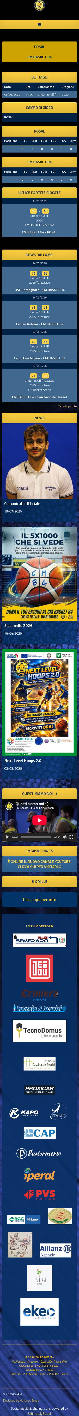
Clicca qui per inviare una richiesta (38, 1365)
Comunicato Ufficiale (22, 503)
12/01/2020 (40, 201)
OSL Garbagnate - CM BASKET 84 (39, 289)
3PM (73, 140)
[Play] (7, 837)
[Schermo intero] (71, 837)
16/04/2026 (13, 633)
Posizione (10, 140)
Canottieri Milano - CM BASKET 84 (39, 358)
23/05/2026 (40, 332)
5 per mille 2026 (18, 625)
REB (34, 140)
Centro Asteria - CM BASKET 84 (39, 324)
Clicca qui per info (39, 899)
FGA (53, 140)
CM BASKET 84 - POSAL (39, 232)
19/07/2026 (13, 511)
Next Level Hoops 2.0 (22, 760)
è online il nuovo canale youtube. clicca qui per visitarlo (39, 864)
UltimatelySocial (39, 1413)
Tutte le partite (67, 406)
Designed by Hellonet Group (21, 1400)
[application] (39, 820)
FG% (63, 140)
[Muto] (65, 837)
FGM (44, 140)
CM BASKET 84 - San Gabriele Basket (39, 397)
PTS (24, 140)
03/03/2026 (13, 768)
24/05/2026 (40, 263)
